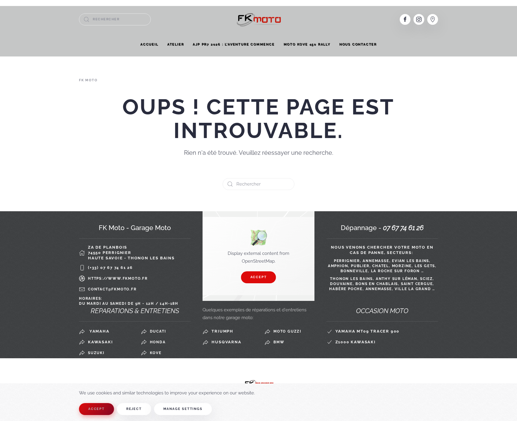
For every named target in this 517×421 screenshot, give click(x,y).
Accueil (149, 44)
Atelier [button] (175, 44)
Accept (258, 277)
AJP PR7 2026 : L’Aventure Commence (233, 44)
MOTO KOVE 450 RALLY (307, 44)
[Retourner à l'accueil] (258, 19)
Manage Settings (183, 409)
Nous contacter (358, 44)
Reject (134, 409)
